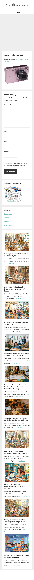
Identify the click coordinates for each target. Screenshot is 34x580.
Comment (7, 105)
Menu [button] (18, 12)
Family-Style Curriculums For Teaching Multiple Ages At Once (15, 521)
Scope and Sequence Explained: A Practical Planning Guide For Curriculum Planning (15, 387)
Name (6, 131)
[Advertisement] (17, 32)
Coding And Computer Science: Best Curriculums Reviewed (16, 556)
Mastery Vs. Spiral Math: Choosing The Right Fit (16, 323)
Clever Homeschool (17, 5)
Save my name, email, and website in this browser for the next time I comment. (15, 164)
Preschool (7, 217)
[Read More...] (13, 263)
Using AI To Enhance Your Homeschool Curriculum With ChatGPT (14, 486)
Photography (8, 214)
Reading (6, 221)
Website (6, 151)
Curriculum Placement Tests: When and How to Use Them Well (16, 354)
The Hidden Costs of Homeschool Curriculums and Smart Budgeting (16, 419)
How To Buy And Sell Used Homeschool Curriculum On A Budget (14, 289)
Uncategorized (8, 225)
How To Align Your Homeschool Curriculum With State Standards (15, 452)
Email (6, 141)
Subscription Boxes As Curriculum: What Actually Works (16, 255)
